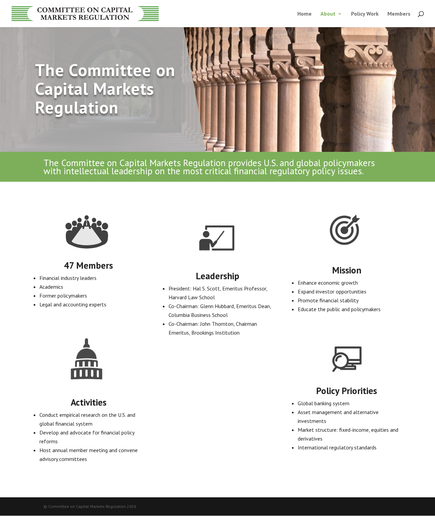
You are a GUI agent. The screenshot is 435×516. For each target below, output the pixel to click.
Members (399, 14)
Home (304, 14)
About (327, 14)
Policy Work (365, 14)
